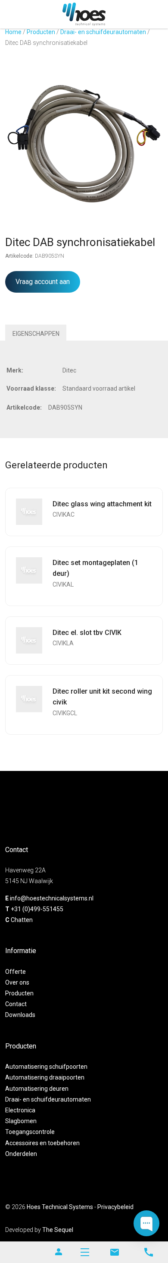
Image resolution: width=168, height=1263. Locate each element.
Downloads (20, 1014)
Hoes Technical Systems (60, 1206)
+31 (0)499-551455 (37, 909)
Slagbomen (21, 1121)
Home (13, 31)
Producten (41, 31)
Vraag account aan (43, 282)
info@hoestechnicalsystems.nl (51, 898)
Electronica (20, 1110)
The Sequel (57, 1229)
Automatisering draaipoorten (44, 1077)
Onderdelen (21, 1153)
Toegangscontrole (30, 1131)
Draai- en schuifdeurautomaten (103, 31)
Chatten (22, 919)
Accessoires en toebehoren (42, 1143)
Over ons (17, 982)
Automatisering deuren (36, 1088)
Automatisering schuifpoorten (46, 1066)
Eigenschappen (35, 333)
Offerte (15, 971)
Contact (16, 1004)
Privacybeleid (115, 1206)
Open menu (84, 1252)
